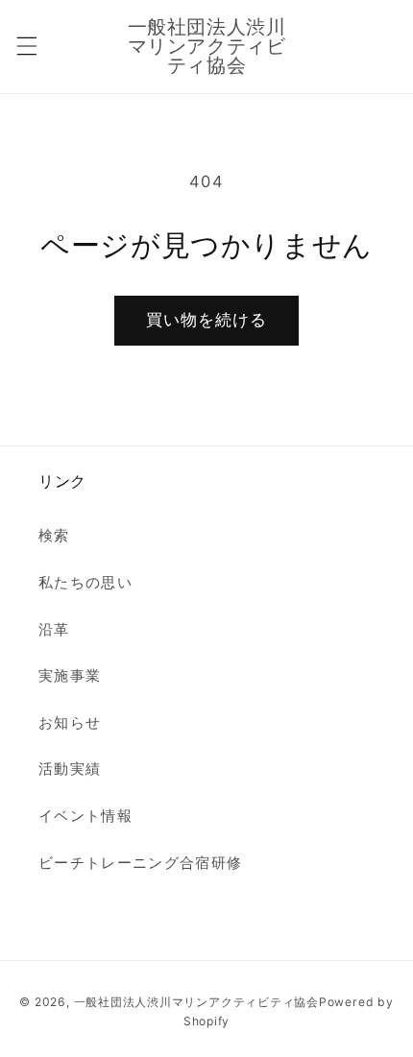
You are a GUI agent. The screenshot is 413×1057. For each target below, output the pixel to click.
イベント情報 (85, 815)
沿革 (54, 629)
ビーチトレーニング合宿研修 (140, 862)
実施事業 (69, 675)
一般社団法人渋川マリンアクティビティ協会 (196, 1002)
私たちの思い (85, 582)
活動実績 (69, 768)
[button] (26, 46)
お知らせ (69, 722)
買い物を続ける (207, 319)
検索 (54, 535)
